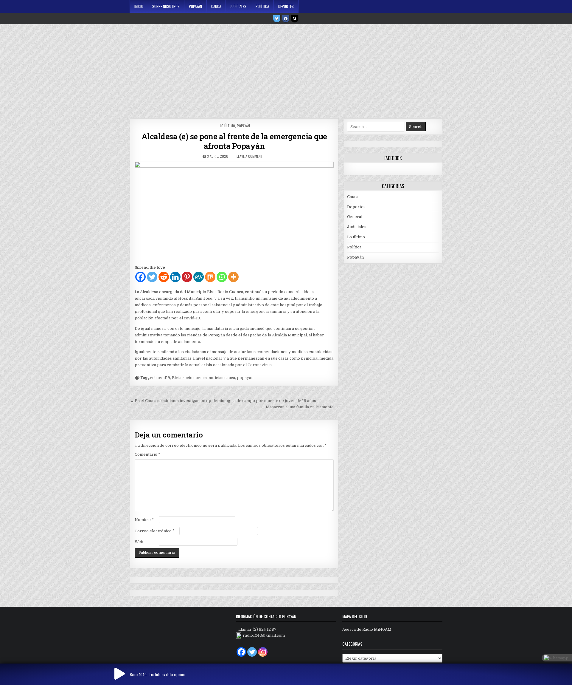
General (354, 216)
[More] (233, 277)
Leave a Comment (250, 156)
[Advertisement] (286, 69)
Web (139, 541)
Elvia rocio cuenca (189, 377)
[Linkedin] (175, 277)
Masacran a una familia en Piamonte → (302, 407)
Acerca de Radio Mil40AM (366, 629)
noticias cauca (222, 377)
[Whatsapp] (222, 277)
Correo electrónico (155, 531)
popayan (245, 377)
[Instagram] (263, 652)
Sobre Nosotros (166, 6)
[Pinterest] (187, 277)
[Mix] (210, 277)
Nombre (144, 519)
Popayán (195, 6)
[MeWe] (198, 277)
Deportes (286, 6)
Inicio (138, 6)
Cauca (216, 6)
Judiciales (238, 6)
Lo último (227, 125)
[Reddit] (163, 277)
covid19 (163, 377)
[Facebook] (285, 18)
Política (262, 6)
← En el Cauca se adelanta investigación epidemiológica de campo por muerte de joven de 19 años (223, 400)
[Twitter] (276, 18)
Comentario (147, 454)
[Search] (294, 18)
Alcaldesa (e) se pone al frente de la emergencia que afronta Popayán (234, 141)
